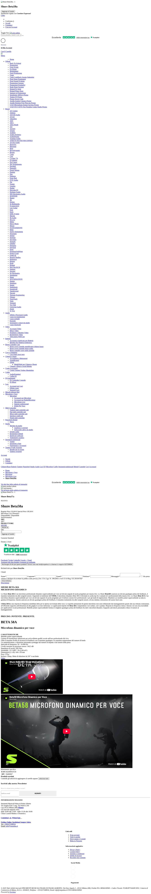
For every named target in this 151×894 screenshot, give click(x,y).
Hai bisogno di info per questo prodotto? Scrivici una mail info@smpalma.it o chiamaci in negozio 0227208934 (37, 564)
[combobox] (11, 35)
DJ (45, 467)
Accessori (92, 467)
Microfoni (49, 467)
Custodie (82, 467)
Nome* (4, 576)
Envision (13, 892)
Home (7, 470)
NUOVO (4, 501)
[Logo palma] (15, 33)
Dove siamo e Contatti (78, 839)
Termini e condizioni (77, 854)
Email (30, 560)
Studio (32, 467)
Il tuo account (74, 835)
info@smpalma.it (12, 826)
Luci (41, 467)
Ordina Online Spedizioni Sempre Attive (16, 822)
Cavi (87, 467)
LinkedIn (17, 560)
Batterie (14, 467)
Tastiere (19, 467)
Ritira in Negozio (76, 841)
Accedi (7, 23)
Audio (37, 467)
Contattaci (8, 25)
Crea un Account (11, 27)
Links (3, 15)
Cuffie (55, 467)
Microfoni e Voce (11, 472)
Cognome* (31, 576)
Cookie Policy (75, 852)
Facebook (4, 560)
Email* (59, 576)
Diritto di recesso (76, 856)
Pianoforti (26, 467)
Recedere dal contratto (78, 858)
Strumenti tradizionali (65, 467)
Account (4, 455)
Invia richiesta (6, 581)
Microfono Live (10, 476)
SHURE (4, 525)
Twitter (10, 560)
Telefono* (86, 576)
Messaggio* (115, 576)
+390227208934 (10, 824)
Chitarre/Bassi (6, 467)
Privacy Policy (75, 850)
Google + (23, 560)
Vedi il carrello (75, 837)
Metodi (76, 467)
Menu (3, 56)
